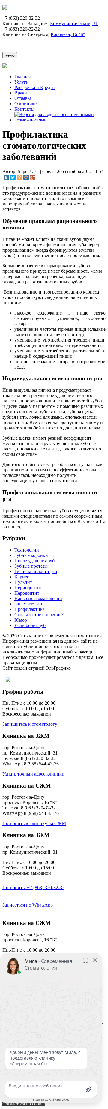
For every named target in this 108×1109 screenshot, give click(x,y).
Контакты (24, 109)
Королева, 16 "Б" (68, 34)
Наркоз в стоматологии (38, 598)
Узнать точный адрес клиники (33, 773)
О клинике (25, 103)
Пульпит (23, 582)
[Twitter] (13, 177)
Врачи (20, 92)
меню (10, 55)
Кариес (21, 576)
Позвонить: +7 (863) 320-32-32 (33, 887)
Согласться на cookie (23, 1103)
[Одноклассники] (19, 177)
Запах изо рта (28, 603)
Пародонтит (26, 593)
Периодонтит (28, 587)
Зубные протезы (31, 566)
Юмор (20, 620)
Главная (22, 76)
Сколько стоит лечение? (39, 614)
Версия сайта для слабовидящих (45, 680)
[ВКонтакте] (6, 177)
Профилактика (29, 609)
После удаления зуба (35, 560)
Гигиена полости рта (35, 571)
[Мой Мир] (26, 177)
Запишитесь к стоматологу (29, 724)
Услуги (21, 82)
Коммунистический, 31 (74, 23)
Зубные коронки (31, 555)
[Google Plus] (32, 177)
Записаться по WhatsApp (27, 904)
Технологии (26, 549)
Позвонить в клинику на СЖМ (34, 823)
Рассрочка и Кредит (34, 87)
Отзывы (22, 98)
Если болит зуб (30, 625)
